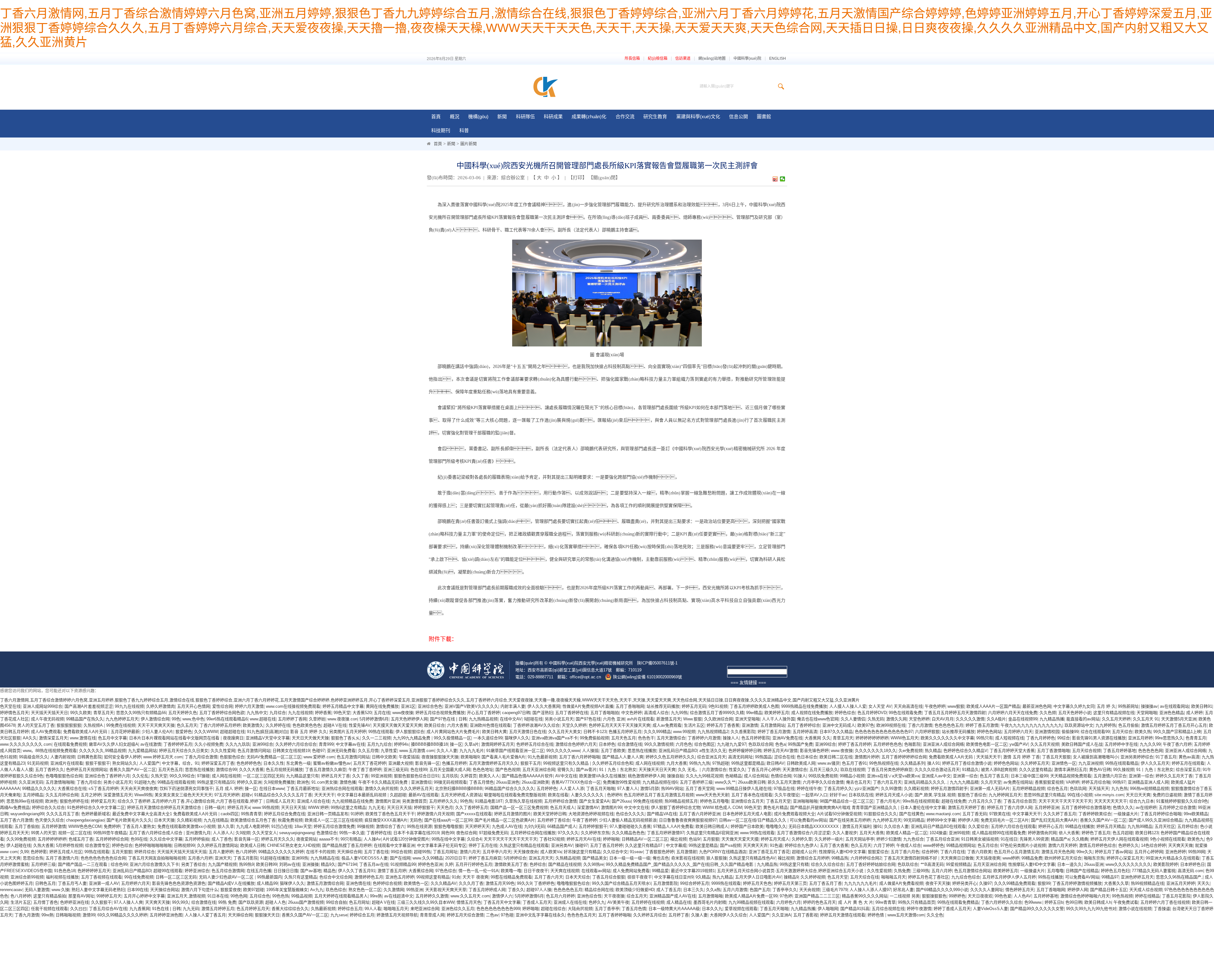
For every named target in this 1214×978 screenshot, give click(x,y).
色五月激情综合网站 (972, 870)
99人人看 (373, 908)
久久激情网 (393, 889)
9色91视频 (717, 706)
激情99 (89, 915)
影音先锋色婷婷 (814, 750)
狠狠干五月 (530, 763)
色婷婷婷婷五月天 (93, 870)
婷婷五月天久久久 (277, 839)
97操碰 (203, 775)
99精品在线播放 (1079, 826)
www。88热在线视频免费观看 (50, 750)
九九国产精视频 (222, 864)
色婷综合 (538, 864)
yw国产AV (1018, 744)
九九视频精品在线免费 (352, 801)
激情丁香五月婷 (391, 870)
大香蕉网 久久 (818, 738)
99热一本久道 (351, 832)
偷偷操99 (1070, 731)
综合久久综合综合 (827, 864)
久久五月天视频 (1044, 744)
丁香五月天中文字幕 (501, 902)
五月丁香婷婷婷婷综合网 (904, 757)
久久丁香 (360, 775)
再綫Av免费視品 (15, 807)
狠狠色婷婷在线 (74, 801)
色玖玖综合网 (760, 744)
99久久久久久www (563, 750)
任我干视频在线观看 (49, 908)
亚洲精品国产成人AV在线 (672, 896)
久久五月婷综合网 (62, 794)
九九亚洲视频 (1090, 763)
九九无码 (191, 908)
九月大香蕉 (676, 763)
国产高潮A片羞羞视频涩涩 (88, 706)
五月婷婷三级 (43, 864)
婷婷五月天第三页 (790, 883)
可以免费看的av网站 (808, 820)
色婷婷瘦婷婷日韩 (744, 750)
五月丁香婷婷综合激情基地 (1086, 807)
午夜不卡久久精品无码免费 (383, 782)
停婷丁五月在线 (483, 845)
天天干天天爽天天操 (156, 725)
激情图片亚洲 (387, 801)
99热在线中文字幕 (448, 839)
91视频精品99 (403, 864)
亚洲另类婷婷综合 (1136, 757)
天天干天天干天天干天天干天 (1065, 801)
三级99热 (920, 870)
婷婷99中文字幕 (941, 820)
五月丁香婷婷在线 (571, 712)
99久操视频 (1123, 769)
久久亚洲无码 (31, 782)
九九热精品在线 (324, 858)
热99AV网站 (672, 788)
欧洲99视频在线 (890, 725)
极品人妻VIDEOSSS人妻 (364, 858)
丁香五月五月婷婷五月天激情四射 (955, 712)
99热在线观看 (380, 731)
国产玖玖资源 (250, 902)
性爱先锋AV (360, 725)
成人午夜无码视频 (47, 719)
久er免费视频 (910, 750)
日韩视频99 (184, 845)
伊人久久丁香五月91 (356, 870)
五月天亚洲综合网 (538, 769)
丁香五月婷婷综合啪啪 (1160, 813)
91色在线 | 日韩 (166, 908)
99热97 (1119, 782)
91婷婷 (357, 813)
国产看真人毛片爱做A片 (503, 757)
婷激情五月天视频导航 (397, 915)
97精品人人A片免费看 (673, 826)
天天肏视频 (809, 889)
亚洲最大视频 (400, 763)
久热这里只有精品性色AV (752, 858)
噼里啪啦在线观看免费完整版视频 (515, 794)
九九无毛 (376, 807)
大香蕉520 (362, 712)
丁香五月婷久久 (838, 788)
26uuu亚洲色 (507, 782)
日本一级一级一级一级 (629, 858)
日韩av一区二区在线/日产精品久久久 (753, 820)
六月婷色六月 (788, 902)
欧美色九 (1195, 839)
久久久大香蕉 (251, 769)
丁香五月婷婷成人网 (487, 889)
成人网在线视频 (649, 763)
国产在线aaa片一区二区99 (448, 820)
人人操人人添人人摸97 (870, 889)
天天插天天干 (988, 757)
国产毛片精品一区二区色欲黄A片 (505, 820)
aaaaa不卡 (328, 839)
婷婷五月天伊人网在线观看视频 (1119, 839)
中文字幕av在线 (350, 744)
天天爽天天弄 (755, 845)
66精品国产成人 (561, 826)
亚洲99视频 (959, 832)
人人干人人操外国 (778, 719)
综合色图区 (704, 744)
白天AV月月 (942, 719)
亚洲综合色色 (430, 706)
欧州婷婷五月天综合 (1063, 858)
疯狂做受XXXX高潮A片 (386, 820)
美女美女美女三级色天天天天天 (183, 794)
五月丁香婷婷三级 (696, 782)
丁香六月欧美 (979, 851)
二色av (492, 915)
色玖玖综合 (908, 864)
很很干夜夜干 (639, 877)
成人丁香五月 (668, 889)
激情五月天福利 (856, 826)
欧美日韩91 (1201, 706)
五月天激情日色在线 (527, 731)
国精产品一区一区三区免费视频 (519, 807)
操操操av (1149, 706)
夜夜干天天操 (937, 883)
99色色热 (280, 896)
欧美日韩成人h (1097, 902)
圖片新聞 (468, 143)
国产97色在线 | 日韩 (448, 719)
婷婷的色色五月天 (819, 902)
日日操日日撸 (285, 870)
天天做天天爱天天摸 (739, 839)
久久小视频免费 (208, 744)
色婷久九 (597, 902)
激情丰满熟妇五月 (1070, 769)
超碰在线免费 (953, 801)
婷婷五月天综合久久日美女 (183, 750)
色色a (780, 744)
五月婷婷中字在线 (1121, 744)
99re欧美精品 (1196, 813)
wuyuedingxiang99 (27, 813)
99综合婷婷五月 (694, 883)
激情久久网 (896, 719)
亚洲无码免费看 (341, 750)
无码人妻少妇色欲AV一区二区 (227, 877)
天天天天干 (324, 794)
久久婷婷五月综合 (649, 915)
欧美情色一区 (416, 883)
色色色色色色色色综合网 (103, 858)
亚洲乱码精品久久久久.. (925, 782)
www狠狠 (955, 706)
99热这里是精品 (703, 845)
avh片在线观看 (640, 719)
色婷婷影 (39, 851)
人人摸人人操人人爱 (847, 706)
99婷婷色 (957, 896)
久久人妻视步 (844, 832)
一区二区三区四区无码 (263, 775)
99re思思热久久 (1169, 738)
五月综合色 (259, 896)
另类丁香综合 (193, 864)
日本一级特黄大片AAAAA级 (674, 908)
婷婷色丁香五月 (1096, 832)
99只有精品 (350, 839)
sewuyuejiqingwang (296, 832)
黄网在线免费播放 (382, 706)
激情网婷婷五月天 (497, 744)
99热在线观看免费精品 (958, 902)
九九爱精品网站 (142, 750)
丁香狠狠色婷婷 (659, 851)
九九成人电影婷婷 (252, 826)
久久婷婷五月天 (1035, 763)
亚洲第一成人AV (104, 883)
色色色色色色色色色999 (498, 908)
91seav (636, 851)
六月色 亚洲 (614, 719)
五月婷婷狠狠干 (593, 826)
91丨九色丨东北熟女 (617, 769)
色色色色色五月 (949, 725)
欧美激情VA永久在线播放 (602, 775)
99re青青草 (885, 902)
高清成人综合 (656, 712)
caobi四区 (230, 813)
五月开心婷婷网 (1148, 851)
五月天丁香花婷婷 (369, 763)
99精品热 (839, 858)
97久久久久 (568, 832)
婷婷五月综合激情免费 (334, 826)
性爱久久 (737, 769)
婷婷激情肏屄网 (1042, 832)
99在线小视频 (1079, 794)
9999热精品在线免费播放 (804, 706)
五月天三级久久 (823, 769)
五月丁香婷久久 (49, 769)
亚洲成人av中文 (936, 775)
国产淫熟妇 (542, 712)
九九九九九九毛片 (860, 883)
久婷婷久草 (802, 839)
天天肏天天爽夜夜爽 (138, 788)
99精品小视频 (852, 775)
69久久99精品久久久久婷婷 (122, 915)
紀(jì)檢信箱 (657, 59)
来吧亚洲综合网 (424, 908)
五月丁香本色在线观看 (751, 794)
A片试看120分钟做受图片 (406, 839)
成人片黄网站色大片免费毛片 (453, 731)
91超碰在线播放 (274, 858)
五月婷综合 (1187, 826)
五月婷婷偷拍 (197, 839)
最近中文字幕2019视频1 (693, 870)
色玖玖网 (1078, 788)
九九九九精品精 (964, 782)
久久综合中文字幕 (166, 839)
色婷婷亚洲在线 (74, 902)
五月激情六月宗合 (1110, 775)
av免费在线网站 (1018, 782)
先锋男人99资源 (1034, 839)
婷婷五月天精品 (1110, 826)
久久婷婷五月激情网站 (217, 845)
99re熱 (376, 896)
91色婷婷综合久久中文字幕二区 (96, 807)
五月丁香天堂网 (699, 788)
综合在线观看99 (1095, 731)
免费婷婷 (112, 826)
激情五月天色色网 (1057, 851)
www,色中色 (193, 719)
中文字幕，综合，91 (180, 763)
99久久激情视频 (658, 744)
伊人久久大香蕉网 (543, 706)
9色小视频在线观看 (1167, 839)
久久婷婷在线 (278, 725)
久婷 (449, 864)
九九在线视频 (300, 712)
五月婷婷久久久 (443, 801)
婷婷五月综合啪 (1096, 782)
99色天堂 (342, 712)
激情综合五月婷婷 (812, 858)
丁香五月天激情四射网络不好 (911, 858)
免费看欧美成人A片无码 (85, 731)
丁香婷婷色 (544, 883)
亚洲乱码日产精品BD (678, 750)
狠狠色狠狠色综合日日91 (416, 775)
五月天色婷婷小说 (1074, 712)
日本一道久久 (1069, 864)
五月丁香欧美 (613, 750)
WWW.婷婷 (318, 807)
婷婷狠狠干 (424, 807)
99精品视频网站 (960, 845)
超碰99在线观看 (167, 870)
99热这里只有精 (794, 864)
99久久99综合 (182, 775)
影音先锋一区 (427, 763)
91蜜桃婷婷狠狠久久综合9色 (1182, 801)
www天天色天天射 (712, 794)
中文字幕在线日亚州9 (673, 877)
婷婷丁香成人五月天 (952, 908)
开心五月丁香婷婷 (483, 712)
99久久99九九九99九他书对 (1091, 908)
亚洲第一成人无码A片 (990, 788)
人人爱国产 (149, 763)
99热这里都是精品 (747, 763)
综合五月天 (637, 896)
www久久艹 (725, 782)
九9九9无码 (534, 826)
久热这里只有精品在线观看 (524, 845)
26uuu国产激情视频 (306, 902)
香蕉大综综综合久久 (290, 908)
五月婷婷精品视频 (1028, 788)
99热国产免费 (800, 744)
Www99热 (143, 794)
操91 (877, 826)
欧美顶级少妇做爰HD (635, 889)
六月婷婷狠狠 (927, 731)
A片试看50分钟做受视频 (839, 813)
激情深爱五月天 (53, 738)
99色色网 (238, 896)
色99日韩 (1073, 902)
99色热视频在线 (883, 763)
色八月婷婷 (246, 851)
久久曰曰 (78, 908)
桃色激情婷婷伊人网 (646, 775)
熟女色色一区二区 (364, 889)
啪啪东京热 (1094, 858)
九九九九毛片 (471, 750)
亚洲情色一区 (1064, 763)
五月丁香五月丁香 (825, 883)
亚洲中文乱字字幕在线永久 (540, 915)
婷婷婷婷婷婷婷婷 (871, 738)
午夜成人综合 (908, 845)
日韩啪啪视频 (68, 915)
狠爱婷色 (183, 731)
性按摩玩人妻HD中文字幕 (842, 851)
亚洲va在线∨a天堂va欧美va (893, 775)
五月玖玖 (450, 775)
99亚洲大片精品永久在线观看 (1172, 858)
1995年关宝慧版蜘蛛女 (287, 889)
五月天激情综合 (671, 738)
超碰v (247, 794)
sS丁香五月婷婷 (103, 788)
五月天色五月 (623, 738)
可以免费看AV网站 (1082, 877)
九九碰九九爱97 (731, 744)
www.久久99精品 (428, 858)
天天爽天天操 (157, 902)
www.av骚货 (829, 763)
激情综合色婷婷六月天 (576, 744)
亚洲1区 (408, 706)
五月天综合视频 (1086, 750)
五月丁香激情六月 (62, 858)
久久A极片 (996, 719)
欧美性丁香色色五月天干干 (390, 813)
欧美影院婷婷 (1165, 864)
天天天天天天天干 (1110, 801)
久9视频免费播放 (279, 782)
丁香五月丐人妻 (72, 883)
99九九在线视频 (129, 706)
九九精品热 (767, 864)
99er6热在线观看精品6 (227, 719)
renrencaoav (11, 889)
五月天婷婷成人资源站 (461, 794)
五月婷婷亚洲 (1046, 807)
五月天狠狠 (122, 851)
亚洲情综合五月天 (747, 801)
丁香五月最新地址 (302, 788)
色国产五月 (760, 889)
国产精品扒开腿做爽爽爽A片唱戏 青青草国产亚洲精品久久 (844, 807)
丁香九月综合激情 (201, 757)
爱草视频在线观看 (741, 908)
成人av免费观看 (667, 725)
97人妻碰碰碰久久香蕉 (630, 826)
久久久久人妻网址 (986, 889)
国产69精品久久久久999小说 (942, 889)
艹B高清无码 (932, 864)
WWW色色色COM (84, 826)
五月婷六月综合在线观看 (1013, 826)
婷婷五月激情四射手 (949, 788)
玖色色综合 (336, 889)
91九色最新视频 (542, 757)
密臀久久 (565, 769)
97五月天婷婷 (226, 794)
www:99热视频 (265, 807)
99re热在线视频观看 (921, 801)
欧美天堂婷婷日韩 (549, 813)
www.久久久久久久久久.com (26, 744)
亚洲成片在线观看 (66, 763)
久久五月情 (368, 750)
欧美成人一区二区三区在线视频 (333, 820)
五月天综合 (1122, 731)
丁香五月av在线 (373, 864)
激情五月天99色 (500, 883)
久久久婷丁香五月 (1059, 813)
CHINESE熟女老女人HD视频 (293, 845)
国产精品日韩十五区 (1108, 889)
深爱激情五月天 (117, 794)
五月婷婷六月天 (1018, 731)
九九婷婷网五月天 (1005, 794)
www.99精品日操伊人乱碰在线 (743, 788)
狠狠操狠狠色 (934, 896)
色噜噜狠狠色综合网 (64, 775)
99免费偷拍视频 (594, 738)
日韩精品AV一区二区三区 (645, 839)
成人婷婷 (1194, 712)
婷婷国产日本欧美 (747, 826)
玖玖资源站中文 (1078, 725)
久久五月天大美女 (564, 731)
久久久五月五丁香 (62, 813)
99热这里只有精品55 (216, 782)
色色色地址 (483, 769)
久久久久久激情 (970, 719)
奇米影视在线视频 (687, 858)
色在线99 (418, 769)
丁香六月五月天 (887, 782)
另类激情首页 (414, 801)
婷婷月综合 (144, 851)
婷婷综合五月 (350, 908)
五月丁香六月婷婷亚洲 (699, 813)
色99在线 (139, 839)
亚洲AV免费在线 (787, 738)
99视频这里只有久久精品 (566, 763)
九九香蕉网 (139, 908)
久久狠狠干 (101, 902)
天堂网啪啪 (1147, 712)
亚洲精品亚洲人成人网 (1148, 782)
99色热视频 (1122, 896)
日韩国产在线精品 (1082, 870)
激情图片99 (611, 807)
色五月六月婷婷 (560, 896)
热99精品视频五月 (681, 801)
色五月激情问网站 (253, 750)
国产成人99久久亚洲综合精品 (1155, 820)
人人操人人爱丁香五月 (205, 915)
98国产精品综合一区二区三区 (847, 801)
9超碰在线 (533, 719)
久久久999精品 (657, 731)
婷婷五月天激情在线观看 (842, 915)
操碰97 (581, 845)
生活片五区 (694, 725)
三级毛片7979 (834, 889)
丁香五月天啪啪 (600, 788)
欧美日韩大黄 (494, 731)
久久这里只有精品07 (644, 845)
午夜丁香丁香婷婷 (364, 769)
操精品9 (791, 877)
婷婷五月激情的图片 (512, 813)
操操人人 (731, 738)
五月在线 (382, 712)
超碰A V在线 (334, 725)
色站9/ (695, 839)
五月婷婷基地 (1045, 896)
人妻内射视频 (62, 757)
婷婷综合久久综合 (48, 807)
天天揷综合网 (349, 851)
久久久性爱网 (223, 750)
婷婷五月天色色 (757, 883)
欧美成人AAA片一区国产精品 (993, 706)
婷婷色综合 (845, 712)
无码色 (416, 820)
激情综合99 (226, 769)
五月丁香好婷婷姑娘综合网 (870, 864)
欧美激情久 (253, 725)
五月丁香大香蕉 (834, 845)
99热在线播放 (1050, 877)
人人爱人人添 (571, 788)
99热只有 (984, 738)
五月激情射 (686, 851)
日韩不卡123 (594, 731)
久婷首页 (468, 775)
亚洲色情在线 (358, 883)
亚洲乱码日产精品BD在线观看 (938, 826)
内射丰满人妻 (512, 706)
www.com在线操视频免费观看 (293, 706)
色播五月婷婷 (454, 763)
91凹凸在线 (281, 826)
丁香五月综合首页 (1019, 801)
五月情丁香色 (45, 902)
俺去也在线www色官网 (817, 719)
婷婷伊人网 (968, 820)
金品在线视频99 (1022, 719)
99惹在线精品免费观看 (511, 877)
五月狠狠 (711, 839)
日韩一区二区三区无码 (176, 877)
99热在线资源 (419, 826)
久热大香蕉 (43, 845)
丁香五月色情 (634, 908)
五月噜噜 (1055, 870)
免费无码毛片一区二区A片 (1005, 820)
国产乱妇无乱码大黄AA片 (1054, 820)
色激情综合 (326, 832)
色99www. (1033, 902)
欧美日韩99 (266, 864)
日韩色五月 (45, 883)
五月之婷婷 (91, 794)
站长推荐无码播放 (663, 706)
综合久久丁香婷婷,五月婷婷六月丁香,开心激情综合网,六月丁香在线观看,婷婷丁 (191, 801)
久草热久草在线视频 (523, 801)
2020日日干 (455, 858)
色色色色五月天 (581, 915)
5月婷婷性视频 (69, 845)
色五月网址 (359, 902)
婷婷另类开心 (964, 883)
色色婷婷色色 (248, 763)
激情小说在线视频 (1135, 908)
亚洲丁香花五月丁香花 (769, 851)
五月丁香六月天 (548, 877)
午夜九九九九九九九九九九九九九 (1031, 725)
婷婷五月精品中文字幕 (343, 706)
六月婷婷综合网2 (865, 858)
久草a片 (471, 744)
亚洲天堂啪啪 (747, 719)
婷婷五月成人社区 (65, 851)
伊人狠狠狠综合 (409, 731)
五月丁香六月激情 (16, 820)
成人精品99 (267, 883)
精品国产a (1060, 839)
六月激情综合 (714, 769)
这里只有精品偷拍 (49, 896)
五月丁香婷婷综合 (803, 725)
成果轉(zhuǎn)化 (589, 116)
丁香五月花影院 (1176, 896)
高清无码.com (1190, 870)
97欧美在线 (999, 813)
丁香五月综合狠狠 (608, 877)
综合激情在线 (629, 744)
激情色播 (348, 782)
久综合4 (474, 839)
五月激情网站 (772, 725)
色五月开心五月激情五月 (1016, 851)
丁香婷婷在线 (378, 832)
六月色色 (684, 744)
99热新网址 (1128, 706)
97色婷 (786, 896)
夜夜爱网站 (306, 839)
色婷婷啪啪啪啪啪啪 (153, 845)
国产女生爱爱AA (594, 801)
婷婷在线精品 (1147, 896)
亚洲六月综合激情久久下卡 (154, 864)
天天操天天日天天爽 (657, 769)
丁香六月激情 (920, 725)
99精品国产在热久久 (84, 719)
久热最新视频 (323, 908)
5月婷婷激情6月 (374, 719)
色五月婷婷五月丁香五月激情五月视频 (659, 794)
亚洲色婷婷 (1175, 851)
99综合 (1063, 738)
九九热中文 (257, 712)
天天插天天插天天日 (49, 712)
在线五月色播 (259, 870)
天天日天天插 (293, 807)
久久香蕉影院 (743, 731)
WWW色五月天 (904, 738)
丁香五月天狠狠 (1056, 757)
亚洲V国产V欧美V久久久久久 (471, 706)
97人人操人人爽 (128, 902)
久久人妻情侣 (853, 719)
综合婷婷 (930, 851)
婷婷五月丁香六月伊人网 (1009, 807)
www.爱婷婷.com (319, 757)
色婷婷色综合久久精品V (965, 750)
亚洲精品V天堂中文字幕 (268, 738)
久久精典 (1080, 839)
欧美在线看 (558, 794)
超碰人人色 (275, 902)
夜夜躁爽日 (233, 738)
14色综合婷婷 (1153, 845)
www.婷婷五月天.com (162, 757)
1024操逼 (938, 832)
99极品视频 (301, 896)
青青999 (326, 744)
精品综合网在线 (599, 889)
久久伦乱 (140, 775)
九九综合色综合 (965, 877)
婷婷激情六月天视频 (435, 813)
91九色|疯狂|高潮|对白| (267, 731)
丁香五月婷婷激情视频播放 (1077, 883)
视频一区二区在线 (74, 832)
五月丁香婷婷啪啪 (614, 915)
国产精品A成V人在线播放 (231, 883)
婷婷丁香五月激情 (982, 725)
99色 (176, 719)
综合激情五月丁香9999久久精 (717, 712)
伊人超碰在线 (18, 845)
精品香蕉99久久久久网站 (864, 896)
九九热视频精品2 (712, 731)
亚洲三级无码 (395, 769)
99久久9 (524, 883)
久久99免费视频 (20, 839)
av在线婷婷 (1146, 807)
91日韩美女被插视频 (979, 839)
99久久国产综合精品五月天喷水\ (621, 883)
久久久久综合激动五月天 (937, 769)
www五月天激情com (905, 915)
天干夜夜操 (614, 896)
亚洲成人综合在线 (313, 801)
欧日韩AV (775, 763)
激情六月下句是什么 (199, 889)
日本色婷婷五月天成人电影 (747, 813)
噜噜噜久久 (776, 826)
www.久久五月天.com (470, 896)
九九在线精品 (216, 820)
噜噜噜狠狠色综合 (573, 883)
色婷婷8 (614, 794)
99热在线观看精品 (1121, 763)
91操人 (800, 775)
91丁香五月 (1166, 757)
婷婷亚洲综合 (197, 870)
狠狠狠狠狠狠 (69, 725)
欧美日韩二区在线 (835, 757)
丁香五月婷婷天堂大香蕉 (1012, 750)
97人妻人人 (627, 788)
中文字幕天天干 (1026, 813)
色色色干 (646, 738)
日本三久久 (693, 889)
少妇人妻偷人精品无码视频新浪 (628, 820)
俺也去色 (661, 858)
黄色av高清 (1189, 757)
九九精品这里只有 (302, 775)
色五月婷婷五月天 (252, 908)
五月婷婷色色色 (887, 744)
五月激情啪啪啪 (60, 782)
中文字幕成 (676, 845)
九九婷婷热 (1105, 725)
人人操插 (590, 750)
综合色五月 (1057, 788)
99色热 (466, 801)
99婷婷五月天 (108, 896)
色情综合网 (781, 775)
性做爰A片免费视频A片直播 (587, 706)
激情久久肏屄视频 (381, 788)
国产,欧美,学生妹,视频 (935, 794)
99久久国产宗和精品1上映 (1177, 731)
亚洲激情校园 (1047, 731)
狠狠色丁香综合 (972, 794)
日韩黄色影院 (89, 757)
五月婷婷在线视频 (647, 902)
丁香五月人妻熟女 (138, 826)
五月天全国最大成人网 (449, 769)
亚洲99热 (299, 858)
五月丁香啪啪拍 (604, 712)
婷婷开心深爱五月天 (1125, 858)
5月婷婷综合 (515, 858)
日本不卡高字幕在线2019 (416, 832)
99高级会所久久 (33, 757)
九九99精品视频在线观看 (751, 902)
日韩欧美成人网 (801, 763)
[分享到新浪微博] (775, 178)
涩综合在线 (784, 757)
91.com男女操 (324, 782)
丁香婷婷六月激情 (704, 738)
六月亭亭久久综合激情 (823, 782)
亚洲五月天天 (541, 858)
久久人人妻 (447, 750)
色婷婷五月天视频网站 (86, 769)
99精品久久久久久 (38, 788)
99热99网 (1196, 851)
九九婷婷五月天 (887, 820)
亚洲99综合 (262, 744)
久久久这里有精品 (1035, 769)
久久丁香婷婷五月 (471, 807)
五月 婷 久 (1106, 706)
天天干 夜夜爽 (475, 877)
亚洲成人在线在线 (570, 902)
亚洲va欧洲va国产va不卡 (554, 738)
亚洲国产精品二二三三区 (817, 896)
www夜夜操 (402, 712)
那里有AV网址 (81, 896)
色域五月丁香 (81, 839)
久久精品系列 (912, 763)
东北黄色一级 (298, 763)
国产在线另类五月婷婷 (849, 820)
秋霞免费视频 (290, 820)
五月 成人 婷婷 (228, 788)
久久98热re (593, 864)
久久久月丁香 (471, 883)
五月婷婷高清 (805, 731)
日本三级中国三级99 (1029, 775)
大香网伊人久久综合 (728, 915)
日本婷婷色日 (1192, 864)
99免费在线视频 (120, 725)
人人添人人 (223, 832)
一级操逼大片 (1125, 813)
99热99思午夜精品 (110, 832)
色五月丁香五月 (994, 775)
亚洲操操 (310, 864)
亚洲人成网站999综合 (42, 706)
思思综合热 (33, 858)
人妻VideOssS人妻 (990, 908)
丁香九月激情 (27, 915)
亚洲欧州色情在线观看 (490, 725)
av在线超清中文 (398, 896)
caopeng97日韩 (516, 712)
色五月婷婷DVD (871, 712)
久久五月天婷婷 (1116, 719)
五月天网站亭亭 (859, 839)
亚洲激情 (750, 725)
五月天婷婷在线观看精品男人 (341, 896)
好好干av (838, 794)
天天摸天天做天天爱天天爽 (397, 725)
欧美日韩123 (1146, 832)
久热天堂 (159, 775)
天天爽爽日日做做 (957, 858)
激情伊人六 (502, 896)
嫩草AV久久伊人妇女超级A (113, 744)
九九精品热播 (1051, 719)
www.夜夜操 (842, 750)
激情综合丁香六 (390, 826)
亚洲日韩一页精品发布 (327, 813)
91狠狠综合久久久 (880, 813)
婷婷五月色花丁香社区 (928, 877)
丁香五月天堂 (778, 801)
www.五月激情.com (416, 750)
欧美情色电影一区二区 (986, 744)
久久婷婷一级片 (828, 839)
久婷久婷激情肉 (160, 706)
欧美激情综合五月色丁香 (253, 820)
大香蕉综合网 (420, 870)
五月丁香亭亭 (607, 908)
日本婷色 (607, 744)
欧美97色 (865, 725)
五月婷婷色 (546, 788)
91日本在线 (217, 896)
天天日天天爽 (1138, 794)
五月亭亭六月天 (496, 851)
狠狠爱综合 (878, 851)
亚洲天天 (223, 858)
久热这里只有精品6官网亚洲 (712, 832)
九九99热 (679, 712)
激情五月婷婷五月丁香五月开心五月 (1174, 725)
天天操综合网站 (164, 889)
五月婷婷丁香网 (292, 719)
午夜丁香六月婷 (1177, 744)
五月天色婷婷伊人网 (409, 719)
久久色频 (1047, 712)
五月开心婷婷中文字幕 (144, 896)
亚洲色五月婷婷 (399, 877)
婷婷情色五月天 (14, 712)
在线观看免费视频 (70, 744)
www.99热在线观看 (757, 832)
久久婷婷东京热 (595, 832)
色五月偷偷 (1128, 725)
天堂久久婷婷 (574, 725)
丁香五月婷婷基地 (1119, 750)
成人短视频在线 (1009, 738)
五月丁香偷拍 (27, 826)
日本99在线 (137, 889)
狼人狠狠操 (716, 858)
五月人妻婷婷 (221, 851)
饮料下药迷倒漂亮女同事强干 (186, 788)
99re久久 (1084, 851)
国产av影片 (586, 769)
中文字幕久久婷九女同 (1073, 706)
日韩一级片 (215, 807)
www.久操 (60, 889)
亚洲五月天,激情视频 (186, 896)
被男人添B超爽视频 (999, 769)
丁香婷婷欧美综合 (1094, 813)
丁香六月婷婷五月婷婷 (220, 725)
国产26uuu (621, 801)
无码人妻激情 (37, 889)
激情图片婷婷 (867, 757)
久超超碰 (398, 794)
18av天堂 (302, 826)
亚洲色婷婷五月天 (1137, 877)
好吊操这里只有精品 (582, 851)
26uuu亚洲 (1093, 864)
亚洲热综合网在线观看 (342, 788)
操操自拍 (675, 775)
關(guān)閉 (604, 177)
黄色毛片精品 (775, 807)
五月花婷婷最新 (125, 731)
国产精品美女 (594, 858)
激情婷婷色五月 (368, 877)
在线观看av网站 (595, 870)
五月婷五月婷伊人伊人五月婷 (1009, 877)
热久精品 (933, 750)
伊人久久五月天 (1155, 763)
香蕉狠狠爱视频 (1049, 782)
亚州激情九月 (198, 832)
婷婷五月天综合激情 (465, 915)
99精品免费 (1031, 858)
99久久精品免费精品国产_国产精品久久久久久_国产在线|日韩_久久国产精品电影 (680, 864)
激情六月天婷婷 (1062, 845)
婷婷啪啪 (611, 839)
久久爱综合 (978, 826)
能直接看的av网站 (1083, 719)
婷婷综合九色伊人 (801, 845)
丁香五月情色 (481, 782)
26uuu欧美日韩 (751, 782)
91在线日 (1009, 839)
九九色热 (1119, 788)
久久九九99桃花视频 (704, 775)
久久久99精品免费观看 (1014, 883)
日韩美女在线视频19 (291, 750)
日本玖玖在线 (861, 794)
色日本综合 (807, 757)
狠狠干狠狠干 (97, 763)
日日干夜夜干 (536, 870)
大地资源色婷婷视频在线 (591, 813)
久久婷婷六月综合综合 (295, 744)
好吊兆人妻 (903, 889)
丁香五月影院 (245, 858)
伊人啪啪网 (828, 908)
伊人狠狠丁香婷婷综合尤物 (675, 807)
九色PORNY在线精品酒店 (722, 851)
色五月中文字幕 (112, 738)
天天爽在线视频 (564, 870)
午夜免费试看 (1125, 902)
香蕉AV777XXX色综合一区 (576, 782)
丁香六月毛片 (888, 801)
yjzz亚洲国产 (867, 788)
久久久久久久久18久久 (875, 750)
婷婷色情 (876, 915)
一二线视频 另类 (905, 896)
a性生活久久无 (712, 750)
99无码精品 (914, 820)
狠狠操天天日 (267, 915)
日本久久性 (273, 763)
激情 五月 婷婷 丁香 (1021, 757)
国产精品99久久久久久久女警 (1037, 908)
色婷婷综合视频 (387, 883)
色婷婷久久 (1128, 845)
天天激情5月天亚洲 (1178, 719)
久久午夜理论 (787, 794)
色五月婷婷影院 (755, 738)
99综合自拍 (336, 902)
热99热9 (246, 864)
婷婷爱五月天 (103, 801)
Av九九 (316, 889)
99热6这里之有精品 (348, 807)
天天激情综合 (794, 769)
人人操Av (372, 839)
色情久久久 (1123, 807)
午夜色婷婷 (935, 706)
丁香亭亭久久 (784, 889)
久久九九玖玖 (237, 744)
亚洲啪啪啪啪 (805, 801)
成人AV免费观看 (46, 731)
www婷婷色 (933, 845)
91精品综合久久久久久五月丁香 (283, 794)
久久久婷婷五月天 (416, 788)
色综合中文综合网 (335, 877)
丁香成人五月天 (537, 902)
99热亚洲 (414, 889)
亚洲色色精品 (1171, 712)
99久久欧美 (80, 712)
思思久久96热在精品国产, (1179, 877)
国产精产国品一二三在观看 (83, 864)
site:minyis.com (1109, 794)
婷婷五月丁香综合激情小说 (966, 763)
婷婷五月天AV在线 (584, 839)
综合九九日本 (1141, 801)
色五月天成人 (562, 807)
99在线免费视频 (138, 877)
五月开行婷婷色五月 (473, 864)
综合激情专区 (97, 845)
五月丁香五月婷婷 (606, 845)
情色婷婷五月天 (1019, 889)
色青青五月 (1196, 738)
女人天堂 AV (880, 706)
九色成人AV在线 (507, 826)
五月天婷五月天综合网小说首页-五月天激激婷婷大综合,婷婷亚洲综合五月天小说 (791, 870)
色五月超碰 (1123, 832)
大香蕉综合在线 (72, 788)
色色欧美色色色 (306, 725)
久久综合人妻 (896, 826)
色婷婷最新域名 (95, 813)
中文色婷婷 (631, 712)
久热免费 (902, 870)
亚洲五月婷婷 (1140, 738)
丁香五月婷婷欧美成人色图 (754, 706)
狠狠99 (1044, 883)
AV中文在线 (566, 775)
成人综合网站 (756, 775)
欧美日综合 (434, 725)
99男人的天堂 (43, 832)
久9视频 (243, 832)
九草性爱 (389, 750)
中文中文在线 (636, 807)
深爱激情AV (588, 807)
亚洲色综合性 (589, 896)
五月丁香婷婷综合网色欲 (221, 712)
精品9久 (328, 864)
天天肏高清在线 (908, 706)
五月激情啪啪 (710, 896)
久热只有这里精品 (300, 877)
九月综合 (277, 712)
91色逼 (776, 845)
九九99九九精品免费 (412, 738)
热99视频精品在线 (1147, 883)
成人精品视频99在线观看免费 (999, 832)
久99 (24, 851)
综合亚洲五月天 (711, 757)
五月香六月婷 (200, 858)
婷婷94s (401, 744)
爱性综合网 (222, 706)
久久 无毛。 (689, 769)
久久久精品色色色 (628, 832)
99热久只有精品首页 (916, 902)
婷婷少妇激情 (888, 839)
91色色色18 (64, 870)
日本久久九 (712, 908)
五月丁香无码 (974, 813)
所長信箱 (632, 59)
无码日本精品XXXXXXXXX (814, 826)
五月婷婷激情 (53, 826)
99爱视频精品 (958, 864)
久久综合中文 (615, 851)
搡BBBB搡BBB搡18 (429, 744)
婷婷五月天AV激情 (780, 750)
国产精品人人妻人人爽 (622, 757)
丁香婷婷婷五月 (177, 744)
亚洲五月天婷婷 (1180, 883)
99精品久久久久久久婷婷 (281, 851)
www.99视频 (684, 731)
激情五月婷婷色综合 (1097, 845)
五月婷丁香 (678, 915)
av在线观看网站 (1174, 706)
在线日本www (271, 788)
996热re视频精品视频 (1149, 788)
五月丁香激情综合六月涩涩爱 (803, 832)
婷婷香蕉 (323, 712)
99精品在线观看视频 (176, 782)
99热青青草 (251, 813)
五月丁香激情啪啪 (1053, 750)
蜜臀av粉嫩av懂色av (332, 763)
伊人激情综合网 (155, 719)
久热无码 (876, 719)
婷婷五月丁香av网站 (1113, 851)
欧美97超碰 (253, 889)
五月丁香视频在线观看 (101, 877)
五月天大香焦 (871, 832)
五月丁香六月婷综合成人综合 (156, 832)
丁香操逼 (1162, 908)
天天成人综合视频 (1145, 889)
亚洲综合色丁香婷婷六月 (107, 775)
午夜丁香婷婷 (584, 820)
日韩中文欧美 (384, 757)
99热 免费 (227, 902)
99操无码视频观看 (450, 782)
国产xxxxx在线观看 (474, 813)
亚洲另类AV (562, 845)
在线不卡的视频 (320, 851)
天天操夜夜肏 (525, 851)
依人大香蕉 (1069, 832)
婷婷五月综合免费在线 (284, 813)
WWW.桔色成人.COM (722, 807)
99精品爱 (660, 870)
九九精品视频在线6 (660, 782)
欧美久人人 (489, 775)
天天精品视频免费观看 (1070, 775)
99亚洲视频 (381, 775)
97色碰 (507, 915)
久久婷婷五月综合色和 (612, 763)
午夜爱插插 (409, 757)
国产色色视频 (507, 769)
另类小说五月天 (559, 719)
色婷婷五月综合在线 (534, 744)
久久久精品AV (444, 883)
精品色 (329, 870)
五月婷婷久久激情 (431, 896)
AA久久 (30, 738)
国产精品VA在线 (662, 813)
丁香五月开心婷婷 (763, 769)
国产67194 (347, 864)
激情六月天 (470, 851)
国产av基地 (310, 870)
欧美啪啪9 (470, 757)
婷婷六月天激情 (249, 706)
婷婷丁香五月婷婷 (854, 744)
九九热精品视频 (483, 719)
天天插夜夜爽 (988, 858)
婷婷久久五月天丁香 (1174, 775)
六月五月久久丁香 (984, 801)
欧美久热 (1143, 731)
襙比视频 (678, 839)
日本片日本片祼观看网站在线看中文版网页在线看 (175, 738)
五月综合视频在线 (888, 908)
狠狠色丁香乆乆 (345, 738)
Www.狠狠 (692, 719)
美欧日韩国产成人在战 (1081, 744)
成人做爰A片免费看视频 (901, 883)
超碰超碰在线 (232, 731)
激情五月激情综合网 (325, 883)
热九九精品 (722, 877)
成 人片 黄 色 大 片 (855, 902)
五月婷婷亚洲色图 (166, 915)
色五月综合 (988, 845)
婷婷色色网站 (989, 731)
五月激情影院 (665, 883)
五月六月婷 (941, 870)
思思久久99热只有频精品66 (141, 712)
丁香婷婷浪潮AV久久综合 (536, 725)
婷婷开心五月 (1050, 826)
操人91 (933, 763)
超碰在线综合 (553, 908)
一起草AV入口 (814, 794)
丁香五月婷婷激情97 (665, 832)
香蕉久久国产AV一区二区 (132, 769)
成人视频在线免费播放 (811, 712)
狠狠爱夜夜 (230, 889)
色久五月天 (187, 725)
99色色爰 (1003, 896)
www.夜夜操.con (342, 719)
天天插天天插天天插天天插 (181, 851)
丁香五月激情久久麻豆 (325, 769)
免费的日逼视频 (1167, 794)
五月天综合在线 (864, 877)
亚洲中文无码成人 (838, 725)
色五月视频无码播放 (284, 769)
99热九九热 (699, 763)
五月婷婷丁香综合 (553, 820)
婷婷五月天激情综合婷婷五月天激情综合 (164, 807)
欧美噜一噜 (511, 870)
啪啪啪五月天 (893, 877)
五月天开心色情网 (193, 706)
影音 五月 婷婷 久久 (308, 731)
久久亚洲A (781, 915)
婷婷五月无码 (694, 706)
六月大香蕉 (457, 725)
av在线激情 (150, 744)
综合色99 (119, 864)
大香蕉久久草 (1116, 883)
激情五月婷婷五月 (217, 908)
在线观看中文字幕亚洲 (394, 845)
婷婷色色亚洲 (430, 864)
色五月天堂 (837, 877)
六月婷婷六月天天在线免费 (1012, 712)
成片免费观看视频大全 (794, 813)
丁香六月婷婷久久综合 (1001, 902)
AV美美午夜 (618, 902)
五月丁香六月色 (905, 851)
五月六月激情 (735, 889)
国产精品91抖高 (854, 908)
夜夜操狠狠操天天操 (439, 757)
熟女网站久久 (124, 763)
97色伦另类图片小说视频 (1023, 845)
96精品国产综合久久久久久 (509, 788)
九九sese (338, 915)
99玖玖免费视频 (822, 775)
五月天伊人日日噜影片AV (758, 877)
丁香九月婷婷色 (1040, 738)
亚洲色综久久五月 (457, 908)
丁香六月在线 (952, 851)
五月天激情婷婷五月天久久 (493, 763)
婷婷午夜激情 (919, 908)
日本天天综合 (577, 877)
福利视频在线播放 (62, 877)
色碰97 (318, 750)
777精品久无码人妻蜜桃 (1153, 870)
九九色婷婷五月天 (122, 719)
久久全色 (935, 915)
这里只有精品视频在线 (1113, 712)
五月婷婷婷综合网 (111, 839)
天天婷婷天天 (477, 826)
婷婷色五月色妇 (1115, 870)
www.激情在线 (83, 738)
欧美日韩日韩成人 (712, 826)
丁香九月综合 (89, 782)
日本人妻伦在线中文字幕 (923, 807)
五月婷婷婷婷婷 (52, 839)
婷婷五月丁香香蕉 (723, 725)
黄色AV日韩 (1100, 769)
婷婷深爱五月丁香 (217, 763)
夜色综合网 (466, 832)
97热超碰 (720, 763)
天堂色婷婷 (919, 719)
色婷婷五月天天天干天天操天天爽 (619, 725)
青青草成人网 (432, 915)
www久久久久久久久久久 (1128, 864)
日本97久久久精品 (836, 731)
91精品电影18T (489, 801)
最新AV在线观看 (423, 794)
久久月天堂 (991, 782)
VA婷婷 (1072, 782)
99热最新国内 (269, 877)
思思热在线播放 (642, 750)
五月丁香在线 (376, 851)
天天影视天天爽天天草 (445, 889)
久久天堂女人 (264, 832)
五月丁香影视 (805, 915)
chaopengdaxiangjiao (85, 820)
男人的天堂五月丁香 (35, 725)
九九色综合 (913, 839)
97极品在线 (784, 788)
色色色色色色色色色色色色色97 (884, 731)
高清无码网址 (740, 757)
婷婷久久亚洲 (249, 782)
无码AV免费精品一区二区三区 (274, 757)
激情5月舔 (649, 788)
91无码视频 (37, 763)
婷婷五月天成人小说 (893, 794)
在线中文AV (511, 719)
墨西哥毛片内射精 (709, 902)
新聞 (451, 143)
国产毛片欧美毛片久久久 (129, 820)
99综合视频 (401, 851)
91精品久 (970, 769)
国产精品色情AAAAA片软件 (527, 775)
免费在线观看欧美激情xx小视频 (186, 826)
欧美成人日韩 (252, 845)
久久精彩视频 (916, 788)
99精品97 (1110, 877)
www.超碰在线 (263, 719)
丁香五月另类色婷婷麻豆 (889, 769)
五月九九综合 (379, 744)
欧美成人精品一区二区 (906, 832)
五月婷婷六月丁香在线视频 (1165, 902)
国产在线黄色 (911, 813)
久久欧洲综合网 (718, 719)
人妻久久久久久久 (588, 794)
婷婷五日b (1054, 902)
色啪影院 (912, 744)
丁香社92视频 (551, 839)
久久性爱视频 (879, 870)
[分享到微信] (782, 178)
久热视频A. (93, 725)
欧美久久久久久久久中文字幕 (947, 738)
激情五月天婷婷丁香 (966, 807)
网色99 (447, 832)
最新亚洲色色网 (1036, 706)
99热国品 (763, 757)
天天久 (1203, 883)
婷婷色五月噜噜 (714, 801)
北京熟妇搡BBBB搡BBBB (458, 788)
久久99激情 (891, 788)
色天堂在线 (10, 706)
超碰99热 (422, 851)
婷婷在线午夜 (809, 788)
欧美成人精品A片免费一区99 (751, 896)
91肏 (456, 877)
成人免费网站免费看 (631, 870)
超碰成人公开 (804, 851)
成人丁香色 (222, 839)
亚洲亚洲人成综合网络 (943, 744)
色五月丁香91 (854, 763)
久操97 (985, 883)
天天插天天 (1098, 788)
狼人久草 (226, 826)
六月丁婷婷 (884, 845)
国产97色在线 (588, 719)
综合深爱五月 (1188, 769)
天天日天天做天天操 (310, 738)
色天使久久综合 (49, 820)
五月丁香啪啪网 (630, 706)
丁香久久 (516, 889)
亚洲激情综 (421, 782)
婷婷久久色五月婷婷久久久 (670, 757)
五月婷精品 (33, 794)
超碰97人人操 (538, 889)
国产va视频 (730, 845)
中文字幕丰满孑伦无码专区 (441, 845)
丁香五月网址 (445, 851)
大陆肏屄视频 (580, 908)
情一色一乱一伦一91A (478, 870)
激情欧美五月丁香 (510, 864)
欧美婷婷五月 (776, 712)
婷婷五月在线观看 (1188, 763)
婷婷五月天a (238, 807)
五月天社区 (1165, 826)
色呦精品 (733, 775)
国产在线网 (400, 858)
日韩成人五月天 (280, 801)
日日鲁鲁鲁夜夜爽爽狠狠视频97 (688, 820)
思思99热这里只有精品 (1044, 794)
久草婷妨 (317, 719)
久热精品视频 (567, 858)
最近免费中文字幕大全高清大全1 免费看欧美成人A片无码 (165, 813)
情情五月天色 (469, 902)
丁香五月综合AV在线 (108, 908)
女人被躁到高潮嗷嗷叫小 (1095, 757)
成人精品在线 (678, 902)
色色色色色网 (1150, 750)
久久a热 (713, 889)
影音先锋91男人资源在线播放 (1099, 738)
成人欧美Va (550, 851)
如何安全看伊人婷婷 (122, 757)
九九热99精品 (1139, 826)
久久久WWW (206, 731)
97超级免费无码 (493, 832)
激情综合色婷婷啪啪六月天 (1085, 896)
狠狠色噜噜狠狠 (448, 826)
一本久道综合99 (487, 738)
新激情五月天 (668, 719)
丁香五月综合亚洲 (942, 839)
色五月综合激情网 (228, 870)
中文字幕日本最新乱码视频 (362, 794)
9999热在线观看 (726, 883)
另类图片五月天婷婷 (347, 731)
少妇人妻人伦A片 (157, 731)
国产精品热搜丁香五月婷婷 (346, 845)
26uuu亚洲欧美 (535, 782)
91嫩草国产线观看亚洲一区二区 (515, 750)
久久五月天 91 (1146, 719)
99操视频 (365, 826)
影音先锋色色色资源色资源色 (178, 883)
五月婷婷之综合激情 (1177, 807)
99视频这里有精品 (433, 877)
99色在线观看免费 (905, 712)
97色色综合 (445, 870)
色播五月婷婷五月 (625, 731)
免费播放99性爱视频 (621, 782)
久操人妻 (699, 915)
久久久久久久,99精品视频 (102, 750)
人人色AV (1022, 896)
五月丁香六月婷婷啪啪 (579, 757)
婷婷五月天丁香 (335, 775)
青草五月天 (103, 712)
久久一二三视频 (376, 738)
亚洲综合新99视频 (27, 877)
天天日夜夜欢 (980, 896)
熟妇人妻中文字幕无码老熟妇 (98, 889)
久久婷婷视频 (812, 877)
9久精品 (703, 877)
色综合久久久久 (630, 813)
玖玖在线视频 (852, 769)
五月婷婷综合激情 (560, 801)
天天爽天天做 (1180, 845)
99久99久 (180, 902)
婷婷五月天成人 (775, 839)
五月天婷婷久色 (182, 712)
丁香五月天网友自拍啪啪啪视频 (157, 858)
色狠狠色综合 (232, 757)
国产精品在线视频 (564, 864)
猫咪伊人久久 (517, 738)
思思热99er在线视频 (24, 801)
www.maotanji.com (943, 813)
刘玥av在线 (289, 864)
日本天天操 (164, 820)
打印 (577, 177)
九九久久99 (1150, 744)
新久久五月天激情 (784, 782)
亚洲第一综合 (965, 775)
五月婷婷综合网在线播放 (532, 832)
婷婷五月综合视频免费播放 (440, 712)
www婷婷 (1010, 858)
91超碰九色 (144, 782)
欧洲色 (303, 782)
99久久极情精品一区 (452, 738)
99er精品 (754, 712)
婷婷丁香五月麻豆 (485, 858)
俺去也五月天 (858, 782)
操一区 (456, 744)
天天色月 (445, 807)
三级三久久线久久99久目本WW (425, 902)
